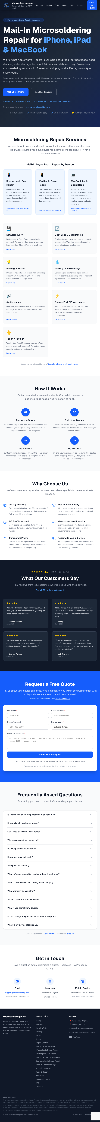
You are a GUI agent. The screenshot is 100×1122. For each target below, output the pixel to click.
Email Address (58, 710)
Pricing (49, 5)
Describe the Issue (16, 733)
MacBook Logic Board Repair (48, 1057)
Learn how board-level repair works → (64, 364)
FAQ (71, 5)
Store (57, 5)
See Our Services (43, 92)
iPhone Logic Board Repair (47, 1050)
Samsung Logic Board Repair (48, 1061)
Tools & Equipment (43, 1068)
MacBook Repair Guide (45, 1046)
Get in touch (49, 934)
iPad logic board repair (36, 101)
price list (70, 934)
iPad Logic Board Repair (46, 1053)
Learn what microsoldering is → (39, 107)
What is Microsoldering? (46, 1064)
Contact (80, 5)
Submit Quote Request (50, 754)
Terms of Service (74, 761)
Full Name (12, 710)
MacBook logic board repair (61, 101)
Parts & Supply (42, 1072)
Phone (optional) (14, 722)
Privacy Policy (59, 761)
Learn (64, 5)
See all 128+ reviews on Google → (50, 590)
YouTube (76, 1037)
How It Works (41, 1028)
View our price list (62, 698)
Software (40, 1075)
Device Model (57, 722)
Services (39, 5)
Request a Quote (43, 1079)
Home (29, 5)
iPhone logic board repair (13, 101)
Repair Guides (42, 1043)
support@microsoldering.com (17, 992)
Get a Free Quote (92, 5)
